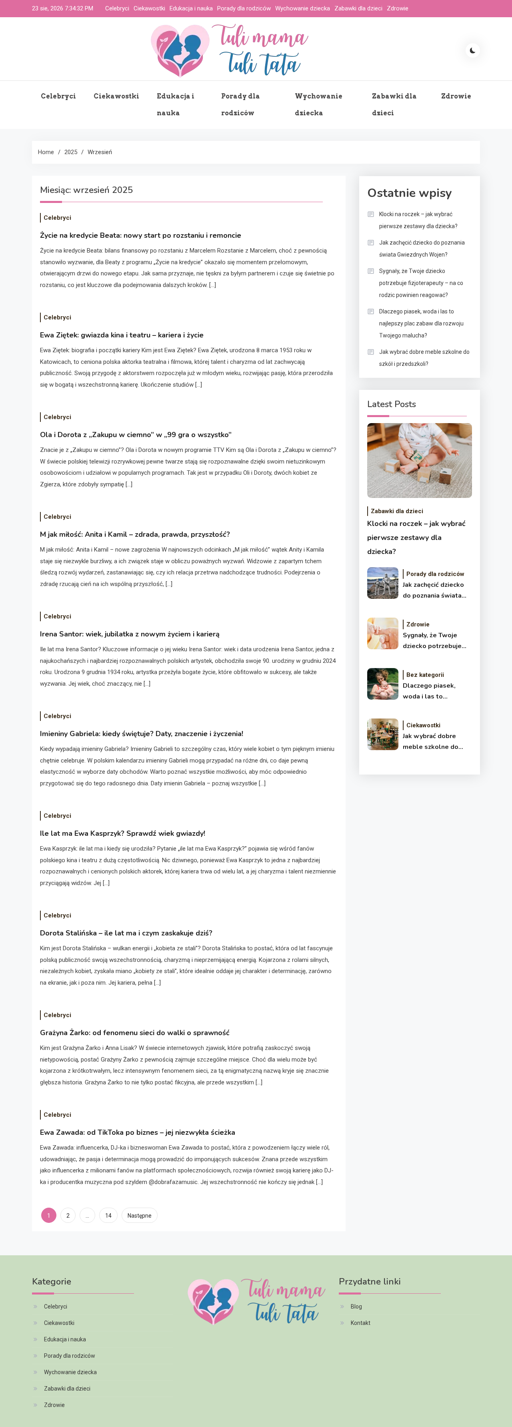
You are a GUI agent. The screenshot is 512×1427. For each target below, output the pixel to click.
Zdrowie (397, 8)
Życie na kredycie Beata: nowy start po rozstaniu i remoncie (140, 235)
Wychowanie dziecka (302, 8)
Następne (140, 1215)
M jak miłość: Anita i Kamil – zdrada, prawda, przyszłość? (135, 534)
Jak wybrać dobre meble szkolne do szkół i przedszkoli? (424, 358)
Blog (356, 1306)
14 (108, 1215)
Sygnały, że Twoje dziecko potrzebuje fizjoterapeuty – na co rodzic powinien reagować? (421, 283)
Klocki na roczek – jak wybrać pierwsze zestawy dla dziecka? (418, 220)
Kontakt (360, 1323)
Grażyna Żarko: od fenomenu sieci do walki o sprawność (135, 1033)
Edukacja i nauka (191, 8)
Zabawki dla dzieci (358, 8)
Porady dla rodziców (244, 8)
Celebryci (117, 8)
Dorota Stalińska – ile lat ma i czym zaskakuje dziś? (126, 933)
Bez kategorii (425, 674)
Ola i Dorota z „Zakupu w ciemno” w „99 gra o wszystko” (136, 435)
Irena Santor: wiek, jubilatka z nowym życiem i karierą (130, 634)
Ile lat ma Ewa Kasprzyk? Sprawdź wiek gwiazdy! (122, 833)
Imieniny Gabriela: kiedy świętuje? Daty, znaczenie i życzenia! (141, 734)
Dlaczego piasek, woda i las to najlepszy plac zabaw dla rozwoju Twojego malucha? (421, 323)
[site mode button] (473, 50)
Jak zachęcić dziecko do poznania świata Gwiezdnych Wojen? (422, 248)
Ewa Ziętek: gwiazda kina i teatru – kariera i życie (122, 335)
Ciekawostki (149, 8)
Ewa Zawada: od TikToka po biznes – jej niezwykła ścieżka (137, 1132)
